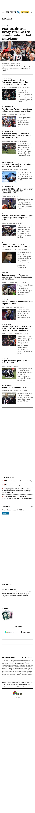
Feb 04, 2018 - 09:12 (21, 141)
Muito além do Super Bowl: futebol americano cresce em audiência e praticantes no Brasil (16, 136)
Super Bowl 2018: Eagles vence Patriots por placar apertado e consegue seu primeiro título (15, 82)
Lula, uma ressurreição (13, 485)
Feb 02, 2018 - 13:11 (12, 196)
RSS (18, 686)
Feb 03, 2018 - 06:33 (21, 170)
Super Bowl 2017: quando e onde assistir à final (15, 362)
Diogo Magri (5, 141)
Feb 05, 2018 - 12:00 (24, 87)
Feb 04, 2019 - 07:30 (14, 65)
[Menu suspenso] (3, 12)
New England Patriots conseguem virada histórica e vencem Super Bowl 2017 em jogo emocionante (16, 328)
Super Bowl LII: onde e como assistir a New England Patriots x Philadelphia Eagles (17, 191)
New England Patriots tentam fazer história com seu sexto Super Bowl (17, 110)
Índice (21, 686)
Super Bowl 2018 (6, 78)
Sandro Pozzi (5, 250)
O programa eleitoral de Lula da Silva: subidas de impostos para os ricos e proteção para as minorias (16, 490)
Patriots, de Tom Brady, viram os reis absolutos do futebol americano (16, 34)
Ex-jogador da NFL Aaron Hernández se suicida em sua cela (16, 245)
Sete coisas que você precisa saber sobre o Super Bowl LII (16, 165)
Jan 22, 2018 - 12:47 (16, 223)
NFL (3, 213)
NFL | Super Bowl (6, 385)
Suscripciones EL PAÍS (24, 684)
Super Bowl (5, 25)
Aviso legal (21, 682)
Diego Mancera (6, 63)
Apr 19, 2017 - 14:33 (21, 250)
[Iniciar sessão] (31, 12)
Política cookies (28, 682)
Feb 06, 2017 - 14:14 (22, 333)
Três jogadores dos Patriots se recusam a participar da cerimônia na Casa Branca (17, 277)
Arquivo (5, 608)
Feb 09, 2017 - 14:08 (23, 282)
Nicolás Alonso (6, 87)
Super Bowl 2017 (6, 324)
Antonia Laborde (15, 63)
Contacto (4, 682)
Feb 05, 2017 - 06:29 (12, 366)
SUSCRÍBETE (25, 12)
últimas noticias (8, 477)
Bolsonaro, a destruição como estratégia (19, 481)
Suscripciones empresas (10, 686)
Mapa (17, 684)
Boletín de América (9, 589)
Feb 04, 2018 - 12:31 (23, 114)
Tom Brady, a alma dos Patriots (15, 387)
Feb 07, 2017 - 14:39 (19, 307)
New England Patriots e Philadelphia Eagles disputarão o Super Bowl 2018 (17, 218)
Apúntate (5, 513)
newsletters (6, 507)
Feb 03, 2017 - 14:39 (21, 391)
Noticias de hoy (27, 686)
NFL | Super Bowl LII (7, 107)
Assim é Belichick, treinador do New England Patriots (17, 303)
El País (4, 196)
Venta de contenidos (12, 682)
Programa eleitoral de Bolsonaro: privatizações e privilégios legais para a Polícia (17, 497)
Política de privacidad (9, 684)
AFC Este (7, 18)
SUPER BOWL (5, 272)
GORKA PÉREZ (5, 307)
